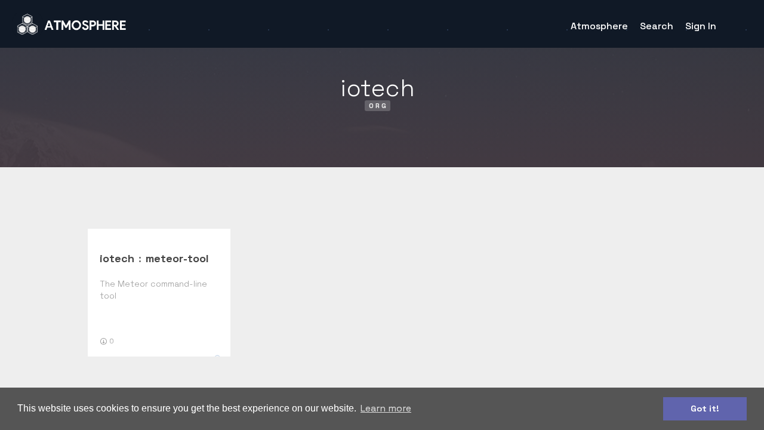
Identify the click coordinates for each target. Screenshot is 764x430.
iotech (117, 258)
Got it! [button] (705, 408)
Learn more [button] (386, 408)
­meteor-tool (177, 258)
